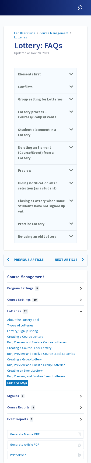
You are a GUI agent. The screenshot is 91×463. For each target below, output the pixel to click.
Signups (15, 396)
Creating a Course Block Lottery (29, 348)
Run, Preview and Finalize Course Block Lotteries (41, 354)
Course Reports (20, 407)
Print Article (18, 455)
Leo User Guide (24, 33)
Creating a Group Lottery (24, 359)
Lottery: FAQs (38, 45)
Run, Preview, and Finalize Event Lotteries (36, 376)
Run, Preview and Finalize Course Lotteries (37, 342)
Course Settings (21, 299)
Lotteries (20, 37)
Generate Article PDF (24, 444)
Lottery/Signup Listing (22, 331)
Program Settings (22, 288)
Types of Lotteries (20, 325)
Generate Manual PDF (25, 434)
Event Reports (19, 419)
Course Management (53, 33)
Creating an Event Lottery (25, 370)
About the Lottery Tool (23, 320)
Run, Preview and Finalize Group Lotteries (36, 365)
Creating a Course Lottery (25, 336)
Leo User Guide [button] (18, 2)
